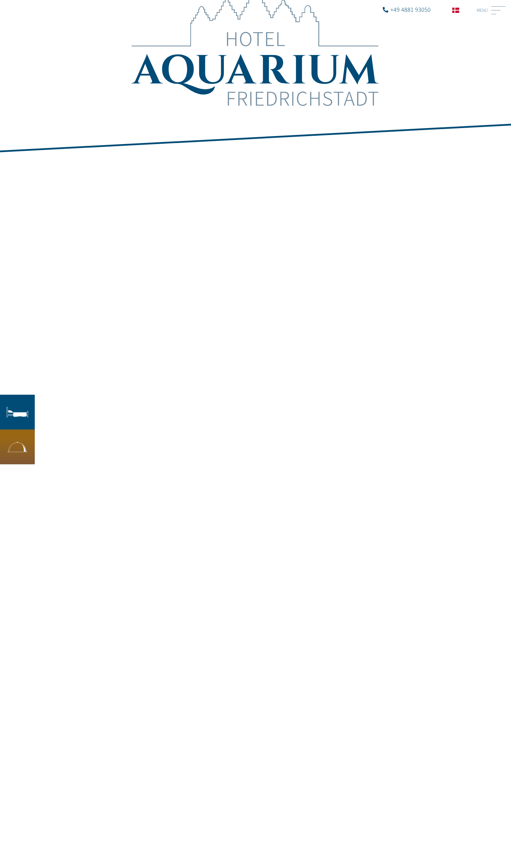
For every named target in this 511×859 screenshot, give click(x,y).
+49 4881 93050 (410, 9)
